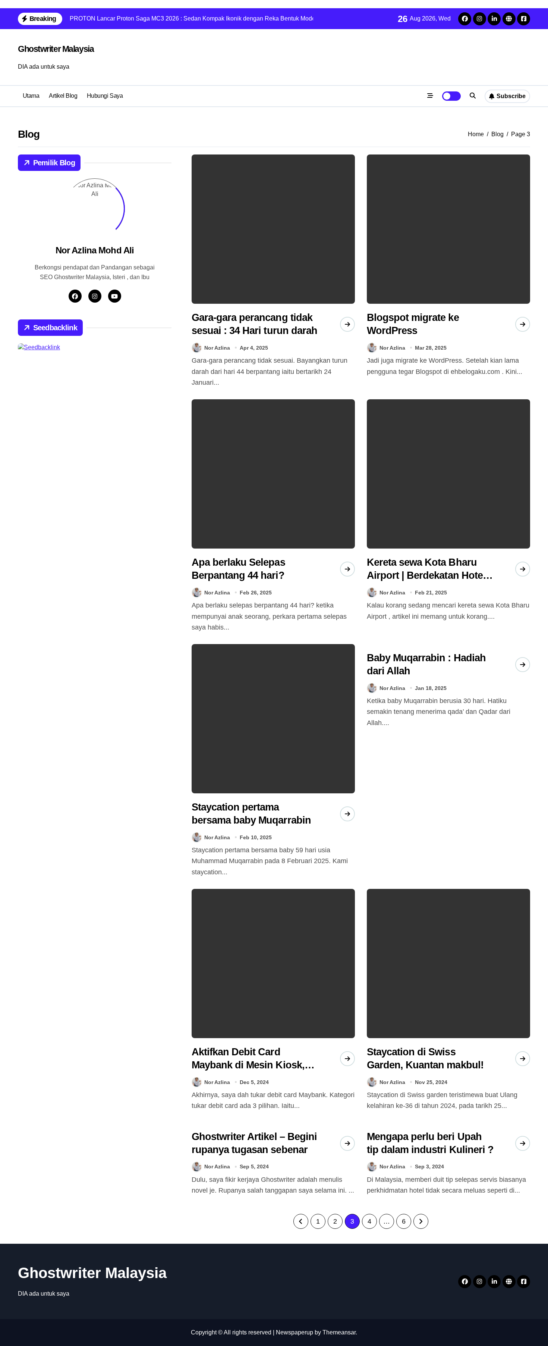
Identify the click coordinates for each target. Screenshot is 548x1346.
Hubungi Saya (105, 96)
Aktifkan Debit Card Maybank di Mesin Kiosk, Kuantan (248, 1065)
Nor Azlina (217, 348)
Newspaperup (294, 1332)
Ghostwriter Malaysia (56, 49)
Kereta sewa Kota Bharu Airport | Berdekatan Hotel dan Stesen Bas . (426, 575)
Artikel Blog (63, 96)
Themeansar (339, 1332)
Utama (31, 96)
